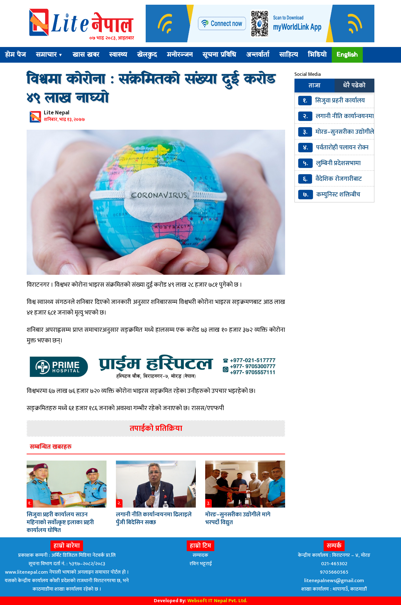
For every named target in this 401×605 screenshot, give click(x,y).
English (347, 55)
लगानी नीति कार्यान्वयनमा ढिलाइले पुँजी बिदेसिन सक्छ (154, 518)
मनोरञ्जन (180, 55)
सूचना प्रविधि (219, 55)
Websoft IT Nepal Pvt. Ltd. (217, 601)
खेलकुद (147, 55)
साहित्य (288, 55)
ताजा (314, 85)
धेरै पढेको (354, 85)
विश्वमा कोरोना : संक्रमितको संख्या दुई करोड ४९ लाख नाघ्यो (151, 89)
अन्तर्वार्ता (257, 55)
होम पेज (15, 55)
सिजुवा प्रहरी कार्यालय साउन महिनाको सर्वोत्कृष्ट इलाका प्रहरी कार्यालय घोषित (60, 522)
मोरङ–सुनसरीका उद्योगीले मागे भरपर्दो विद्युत (237, 518)
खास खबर (86, 55)
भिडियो (317, 55)
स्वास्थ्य (118, 55)
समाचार (49, 55)
